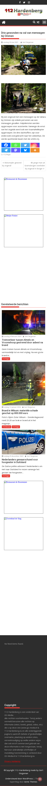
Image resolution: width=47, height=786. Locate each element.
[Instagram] (35, 145)
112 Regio (7, 154)
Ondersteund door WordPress (19, 778)
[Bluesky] (25, 150)
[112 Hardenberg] (3, 22)
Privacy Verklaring (12, 761)
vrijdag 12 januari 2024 (12, 407)
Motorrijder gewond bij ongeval (11, 164)
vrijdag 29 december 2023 (13, 456)
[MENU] (44, 22)
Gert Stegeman (27, 42)
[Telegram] (6, 150)
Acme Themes (30, 781)
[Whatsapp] (15, 145)
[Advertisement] (23, 274)
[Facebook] (6, 145)
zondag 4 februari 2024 (12, 336)
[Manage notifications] (40, 779)
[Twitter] (25, 145)
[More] (35, 150)
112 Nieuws (6, 427)
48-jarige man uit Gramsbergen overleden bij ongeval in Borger (35, 165)
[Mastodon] (15, 150)
